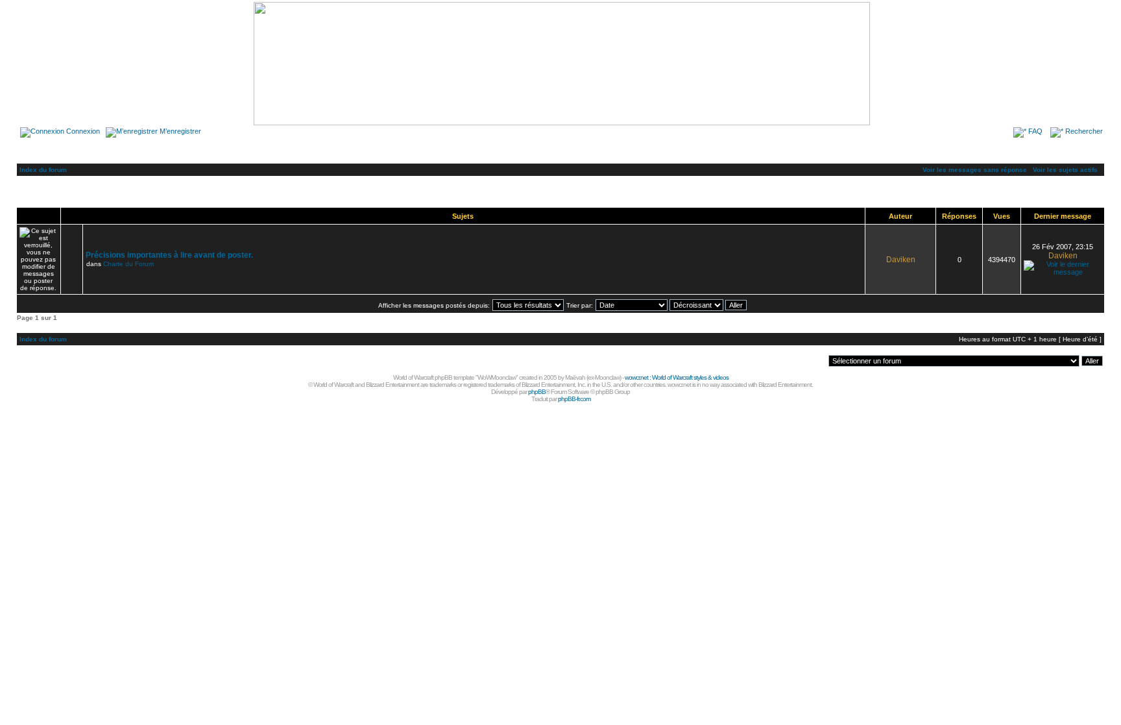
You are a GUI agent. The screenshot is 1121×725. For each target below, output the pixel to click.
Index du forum (43, 169)
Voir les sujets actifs (1065, 169)
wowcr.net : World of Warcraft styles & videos (677, 377)
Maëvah (575, 377)
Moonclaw (607, 377)
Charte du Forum (128, 263)
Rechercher (1084, 131)
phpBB (537, 391)
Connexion (83, 131)
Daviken (900, 259)
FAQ (1035, 131)
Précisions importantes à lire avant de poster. (169, 255)
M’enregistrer (180, 131)
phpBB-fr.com (574, 398)
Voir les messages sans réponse (974, 169)
